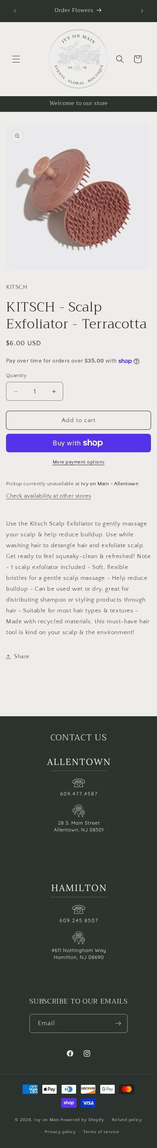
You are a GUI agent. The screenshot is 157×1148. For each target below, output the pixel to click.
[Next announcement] (142, 11)
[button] (16, 59)
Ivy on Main (47, 1119)
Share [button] (21, 656)
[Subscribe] (118, 1023)
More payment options (79, 462)
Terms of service (101, 1131)
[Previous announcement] (15, 11)
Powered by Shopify (82, 1119)
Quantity (16, 375)
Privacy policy (60, 1131)
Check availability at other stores (48, 496)
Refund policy (127, 1119)
